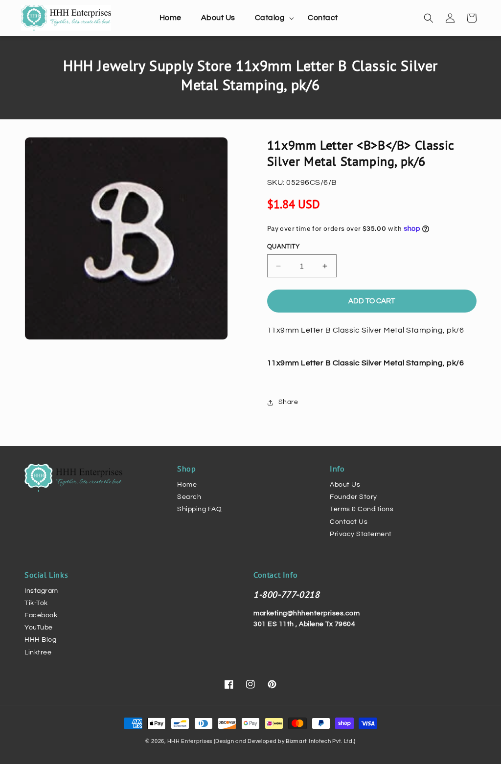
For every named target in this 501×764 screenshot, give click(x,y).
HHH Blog (40, 639)
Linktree (37, 652)
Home (187, 484)
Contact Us (348, 521)
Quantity (283, 246)
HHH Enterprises (190, 741)
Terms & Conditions (361, 509)
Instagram (41, 590)
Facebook (40, 615)
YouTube (38, 627)
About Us (345, 484)
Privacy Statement (361, 534)
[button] (271, 18)
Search (189, 497)
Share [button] (288, 402)
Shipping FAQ (199, 509)
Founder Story (353, 497)
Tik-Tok (36, 603)
